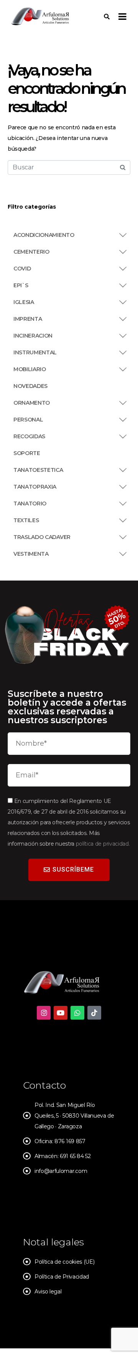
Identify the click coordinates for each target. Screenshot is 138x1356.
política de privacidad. (103, 843)
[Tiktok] (94, 1013)
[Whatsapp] (77, 1013)
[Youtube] (60, 1013)
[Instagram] (44, 1013)
